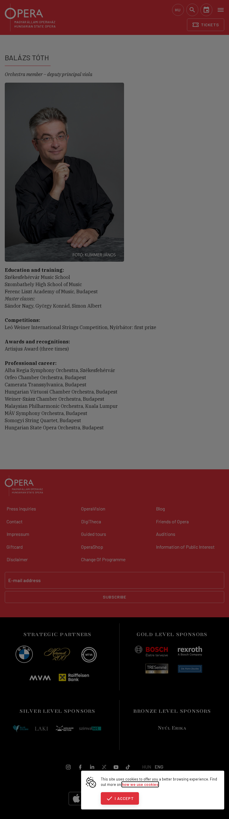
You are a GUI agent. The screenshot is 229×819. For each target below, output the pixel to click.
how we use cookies (140, 784)
